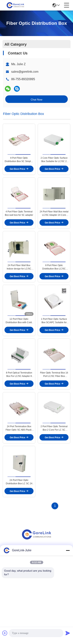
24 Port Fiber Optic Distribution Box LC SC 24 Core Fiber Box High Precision (19, 482)
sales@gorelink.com (24, 71)
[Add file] (4, 633)
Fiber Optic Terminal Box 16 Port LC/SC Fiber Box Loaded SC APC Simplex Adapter (54, 374)
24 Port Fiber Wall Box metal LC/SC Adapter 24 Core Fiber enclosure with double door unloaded (54, 213)
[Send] (68, 633)
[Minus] (68, 550)
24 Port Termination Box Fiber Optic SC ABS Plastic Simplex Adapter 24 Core (19, 428)
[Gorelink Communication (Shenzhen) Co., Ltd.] (15, 5)
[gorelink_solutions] (16, 88)
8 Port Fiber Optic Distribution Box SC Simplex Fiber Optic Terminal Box (19, 160)
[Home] (36, 539)
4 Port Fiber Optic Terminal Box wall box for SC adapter (19, 213)
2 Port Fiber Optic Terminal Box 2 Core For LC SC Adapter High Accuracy (54, 428)
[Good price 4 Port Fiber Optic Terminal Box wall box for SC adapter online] (19, 193)
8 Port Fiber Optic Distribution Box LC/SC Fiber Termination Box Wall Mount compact (54, 267)
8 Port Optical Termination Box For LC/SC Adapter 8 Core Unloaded (19, 374)
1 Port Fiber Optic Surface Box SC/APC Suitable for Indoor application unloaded (54, 321)
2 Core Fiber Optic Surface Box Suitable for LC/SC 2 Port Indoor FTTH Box (54, 160)
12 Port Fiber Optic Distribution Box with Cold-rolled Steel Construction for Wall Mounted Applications (19, 321)
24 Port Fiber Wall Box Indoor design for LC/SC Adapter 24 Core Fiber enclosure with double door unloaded (19, 267)
